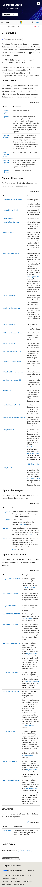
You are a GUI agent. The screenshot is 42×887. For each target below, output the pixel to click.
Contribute (5, 878)
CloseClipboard (8, 218)
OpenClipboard (8, 390)
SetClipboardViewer (9, 468)
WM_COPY (6, 520)
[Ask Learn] (35, 26)
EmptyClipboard (8, 232)
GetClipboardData (9, 296)
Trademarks (6, 884)
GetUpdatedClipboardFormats (13, 372)
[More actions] (38, 26)
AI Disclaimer (6, 875)
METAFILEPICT (7, 830)
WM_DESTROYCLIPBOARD (11, 614)
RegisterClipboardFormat (11, 405)
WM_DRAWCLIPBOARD (34, 479)
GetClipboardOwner (9, 325)
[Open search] (33, 22)
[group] (21, 340)
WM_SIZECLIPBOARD (10, 761)
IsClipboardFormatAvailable (12, 380)
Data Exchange (12, 27)
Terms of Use (27, 881)
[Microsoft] (21, 22)
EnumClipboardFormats (11, 253)
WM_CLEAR (6, 512)
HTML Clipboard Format (6, 154)
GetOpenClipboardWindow (12, 351)
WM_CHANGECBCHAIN (10, 593)
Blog (29, 875)
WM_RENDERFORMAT (34, 453)
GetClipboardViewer (9, 343)
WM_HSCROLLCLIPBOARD (11, 643)
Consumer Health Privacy (10, 881)
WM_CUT (6, 528)
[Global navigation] (2, 22)
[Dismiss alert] (38, 3)
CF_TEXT (23, 524)
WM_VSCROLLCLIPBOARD (11, 780)
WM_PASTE (6, 538)
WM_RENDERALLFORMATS (11, 691)
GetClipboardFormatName (11, 308)
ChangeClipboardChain (11, 210)
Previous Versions (19, 875)
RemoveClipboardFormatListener (14, 417)
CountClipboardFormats (11, 222)
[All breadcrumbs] (3, 26)
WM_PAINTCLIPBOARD (10, 673)
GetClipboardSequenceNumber (13, 333)
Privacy (13, 878)
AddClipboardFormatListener (12, 200)
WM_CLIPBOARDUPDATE (11, 606)
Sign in (38, 22)
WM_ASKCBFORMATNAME (11, 579)
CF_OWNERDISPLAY (28, 587)
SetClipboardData (9, 430)
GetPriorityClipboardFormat (12, 362)
